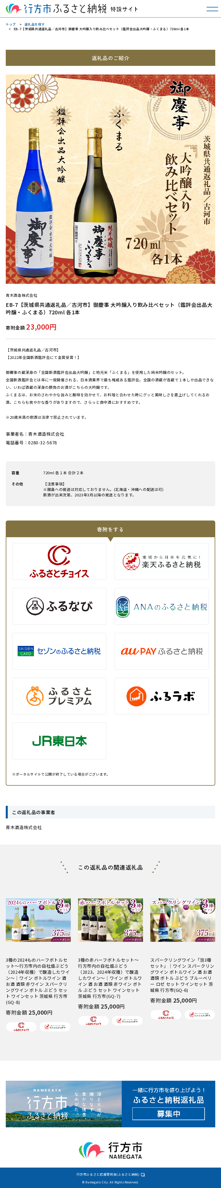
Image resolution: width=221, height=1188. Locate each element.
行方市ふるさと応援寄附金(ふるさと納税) (108, 1174)
